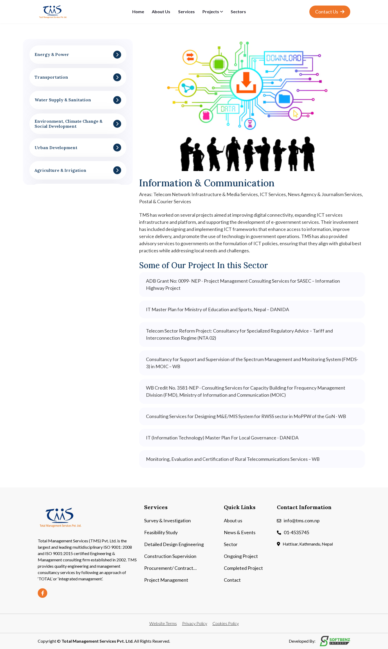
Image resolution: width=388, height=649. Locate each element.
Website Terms (163, 623)
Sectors (238, 11)
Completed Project (243, 568)
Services (186, 11)
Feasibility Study (161, 532)
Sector (231, 544)
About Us (161, 11)
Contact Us (327, 12)
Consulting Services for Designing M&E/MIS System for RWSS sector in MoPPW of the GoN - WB (246, 416)
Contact (232, 580)
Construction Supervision (170, 556)
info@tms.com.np (302, 520)
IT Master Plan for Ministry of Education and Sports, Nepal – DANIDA (217, 309)
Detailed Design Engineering (174, 544)
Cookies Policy (225, 623)
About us (233, 520)
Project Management (166, 580)
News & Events (239, 532)
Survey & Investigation (167, 520)
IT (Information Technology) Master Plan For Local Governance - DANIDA (222, 437)
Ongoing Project (241, 556)
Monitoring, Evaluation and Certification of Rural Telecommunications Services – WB (233, 459)
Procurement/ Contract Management (168, 568)
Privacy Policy (194, 623)
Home (138, 11)
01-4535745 (296, 532)
